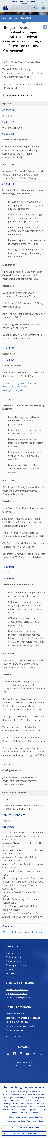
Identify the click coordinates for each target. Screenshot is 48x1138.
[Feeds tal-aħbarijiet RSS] (40, 1054)
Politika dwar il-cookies (17, 1022)
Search (35, 8)
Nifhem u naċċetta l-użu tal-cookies (25, 1128)
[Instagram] (21, 1054)
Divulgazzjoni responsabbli (19, 998)
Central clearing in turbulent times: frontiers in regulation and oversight (21, 387)
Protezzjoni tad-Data (16, 1014)
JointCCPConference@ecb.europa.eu (25, 932)
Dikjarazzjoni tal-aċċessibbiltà (20, 1026)
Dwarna (9, 953)
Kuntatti (10, 969)
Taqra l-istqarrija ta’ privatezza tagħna (25, 1117)
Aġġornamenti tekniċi (16, 994)
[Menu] (43, 7)
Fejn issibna (11, 974)
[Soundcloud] (34, 1054)
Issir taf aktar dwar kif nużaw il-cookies (25, 1121)
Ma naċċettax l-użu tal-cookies (25, 1133)
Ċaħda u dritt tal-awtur (17, 990)
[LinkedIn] (14, 1054)
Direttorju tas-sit (14, 1036)
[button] (43, 2)
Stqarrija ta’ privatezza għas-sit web (23, 1018)
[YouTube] (27, 1054)
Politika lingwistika (15, 1030)
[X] (8, 1054)
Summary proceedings (19, 95)
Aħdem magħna (13, 957)
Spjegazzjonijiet (13, 961)
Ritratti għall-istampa (16, 965)
